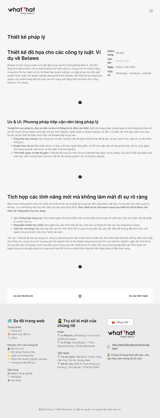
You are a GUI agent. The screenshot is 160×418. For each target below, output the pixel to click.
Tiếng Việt (121, 322)
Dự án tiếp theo (138, 296)
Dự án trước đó (23, 296)
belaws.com (122, 60)
